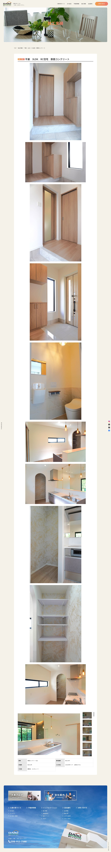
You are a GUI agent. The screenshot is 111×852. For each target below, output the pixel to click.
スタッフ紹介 (67, 818)
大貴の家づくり (61, 3)
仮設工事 (66, 813)
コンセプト (12, 813)
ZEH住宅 (69, 3)
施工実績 (83, 3)
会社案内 (90, 3)
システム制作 (67, 816)
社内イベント (46, 816)
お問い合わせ (101, 3)
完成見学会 (45, 813)
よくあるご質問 (13, 816)
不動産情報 (76, 3)
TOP (15, 48)
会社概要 (66, 810)
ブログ (44, 818)
